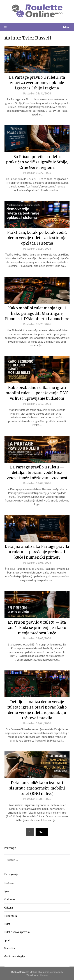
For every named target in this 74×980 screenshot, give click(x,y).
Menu (66, 27)
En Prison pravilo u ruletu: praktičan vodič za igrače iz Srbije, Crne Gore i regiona (37, 162)
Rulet (7, 923)
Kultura (8, 907)
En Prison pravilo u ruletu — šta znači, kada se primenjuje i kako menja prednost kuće (37, 627)
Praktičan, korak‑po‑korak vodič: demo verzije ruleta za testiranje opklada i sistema (37, 237)
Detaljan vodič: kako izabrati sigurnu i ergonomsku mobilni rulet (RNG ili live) (37, 788)
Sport (7, 940)
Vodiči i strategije (14, 956)
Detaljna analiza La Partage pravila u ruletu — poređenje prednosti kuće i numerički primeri (37, 551)
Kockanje (9, 899)
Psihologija (10, 915)
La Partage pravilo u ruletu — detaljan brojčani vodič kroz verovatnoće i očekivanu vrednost (37, 472)
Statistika (9, 948)
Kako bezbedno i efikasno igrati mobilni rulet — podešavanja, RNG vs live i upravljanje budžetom (37, 393)
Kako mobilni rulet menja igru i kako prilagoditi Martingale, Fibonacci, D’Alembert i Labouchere (37, 313)
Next (42, 832)
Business (9, 883)
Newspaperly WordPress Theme (44, 973)
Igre (6, 891)
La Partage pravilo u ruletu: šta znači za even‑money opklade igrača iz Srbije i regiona (37, 82)
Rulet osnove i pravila (17, 931)
